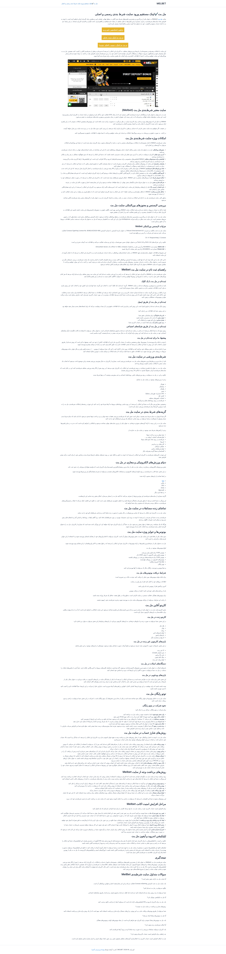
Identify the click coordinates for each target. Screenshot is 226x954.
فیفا (163, 481)
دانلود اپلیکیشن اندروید (113, 30)
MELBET (161, 3)
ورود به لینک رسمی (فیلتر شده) (113, 45)
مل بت (160, 19)
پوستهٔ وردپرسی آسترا (98, 949)
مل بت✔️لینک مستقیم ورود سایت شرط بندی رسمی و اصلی (79, 3)
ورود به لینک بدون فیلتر (113, 37)
